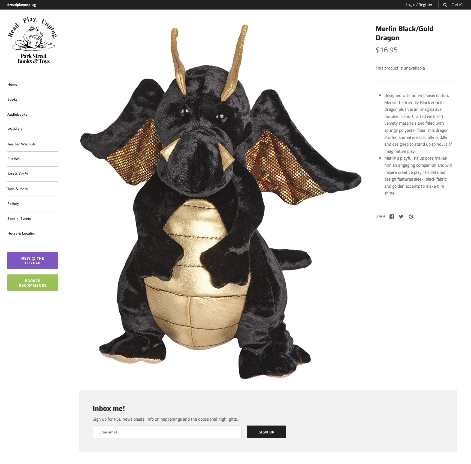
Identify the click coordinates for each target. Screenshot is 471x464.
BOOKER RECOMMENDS (33, 283)
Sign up (266, 432)
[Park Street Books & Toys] (32, 41)
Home (12, 84)
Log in (410, 4)
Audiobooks (17, 114)
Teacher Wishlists (21, 144)
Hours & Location (21, 233)
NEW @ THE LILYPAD (32, 260)
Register (425, 4)
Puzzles (13, 158)
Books (12, 99)
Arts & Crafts (17, 173)
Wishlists (14, 129)
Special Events (19, 218)
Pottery (13, 203)
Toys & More (17, 188)
